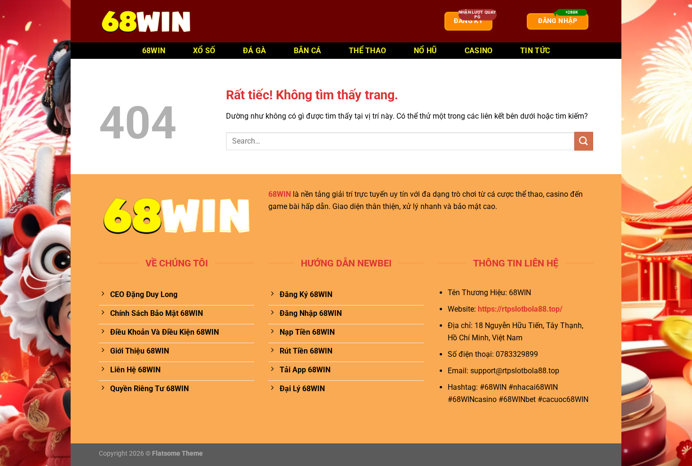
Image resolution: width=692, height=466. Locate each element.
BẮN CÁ (308, 50)
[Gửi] (583, 141)
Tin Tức (535, 50)
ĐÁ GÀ (254, 50)
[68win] (146, 21)
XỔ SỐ (204, 50)
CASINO (479, 50)
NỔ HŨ (425, 50)
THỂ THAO (367, 50)
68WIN (154, 50)
